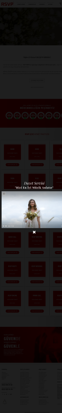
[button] (34, 232)
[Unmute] (6, 226)
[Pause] (4, 226)
